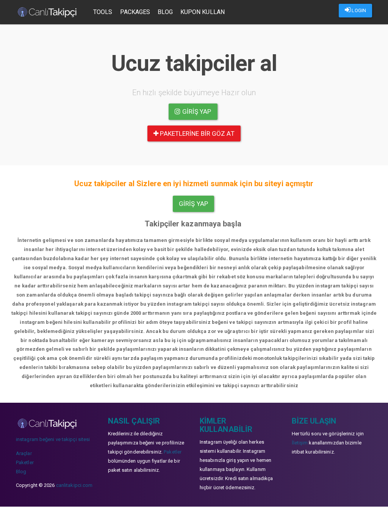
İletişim (300, 443)
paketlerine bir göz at (196, 133)
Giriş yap (196, 111)
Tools (103, 12)
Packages (135, 12)
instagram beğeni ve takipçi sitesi (53, 439)
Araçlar (24, 453)
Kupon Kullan (202, 12)
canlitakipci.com (74, 485)
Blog (165, 12)
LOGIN (358, 10)
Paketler (25, 462)
